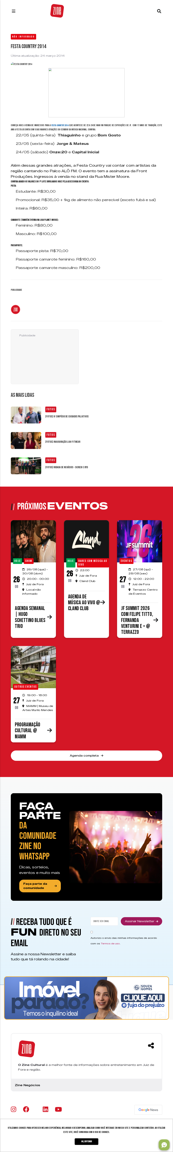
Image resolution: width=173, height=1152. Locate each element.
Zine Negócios (27, 1085)
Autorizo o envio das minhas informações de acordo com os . (124, 941)
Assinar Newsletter (139, 921)
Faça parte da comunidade (35, 886)
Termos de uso (110, 943)
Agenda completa (85, 755)
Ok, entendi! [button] (86, 1141)
